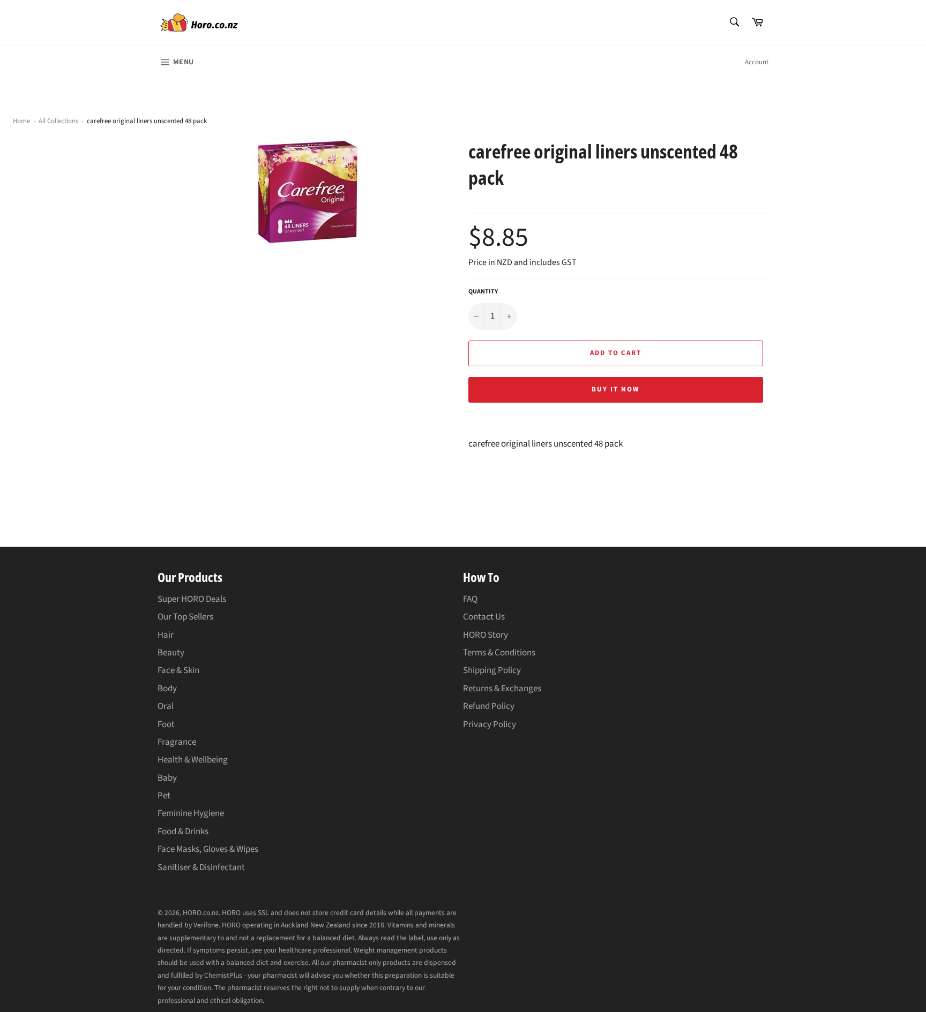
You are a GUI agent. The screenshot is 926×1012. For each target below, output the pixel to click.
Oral (166, 706)
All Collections (58, 121)
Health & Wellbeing (193, 759)
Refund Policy (488, 706)
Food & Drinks (183, 831)
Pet (164, 795)
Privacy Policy (489, 724)
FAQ (470, 599)
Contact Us (484, 616)
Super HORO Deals (192, 599)
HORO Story (485, 635)
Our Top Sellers (185, 616)
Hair (166, 635)
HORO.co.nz (201, 913)
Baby (167, 778)
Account (756, 62)
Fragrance (177, 742)
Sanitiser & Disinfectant (201, 867)
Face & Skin (178, 670)
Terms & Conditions (499, 652)
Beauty (171, 652)
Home (21, 121)
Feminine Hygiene (191, 813)
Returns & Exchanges (502, 688)
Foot (166, 724)
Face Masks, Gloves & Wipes (208, 849)
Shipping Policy (492, 670)
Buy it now (616, 389)
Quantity (483, 292)
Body (167, 688)
